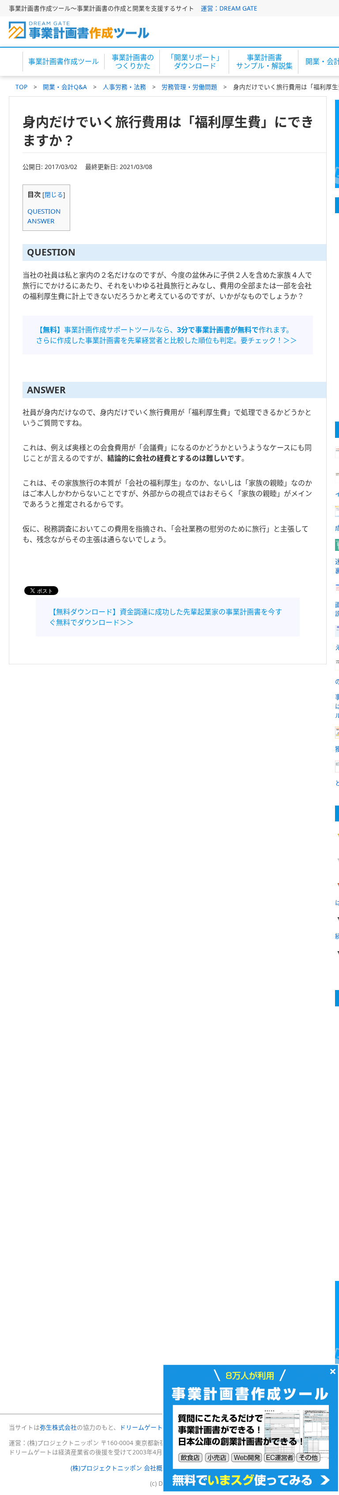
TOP (21, 87)
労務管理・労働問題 (189, 87)
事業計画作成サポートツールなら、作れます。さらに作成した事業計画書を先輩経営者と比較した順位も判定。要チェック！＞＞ (166, 335)
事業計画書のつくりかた (133, 62)
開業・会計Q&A (65, 87)
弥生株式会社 (58, 1427)
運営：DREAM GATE (229, 8)
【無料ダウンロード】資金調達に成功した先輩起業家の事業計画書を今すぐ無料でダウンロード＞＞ (165, 617)
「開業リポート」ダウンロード (195, 62)
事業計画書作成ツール (63, 61)
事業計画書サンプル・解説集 (264, 62)
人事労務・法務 (124, 87)
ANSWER (40, 220)
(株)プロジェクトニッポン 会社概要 (120, 1468)
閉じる (54, 194)
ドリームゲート (141, 1427)
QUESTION (44, 211)
